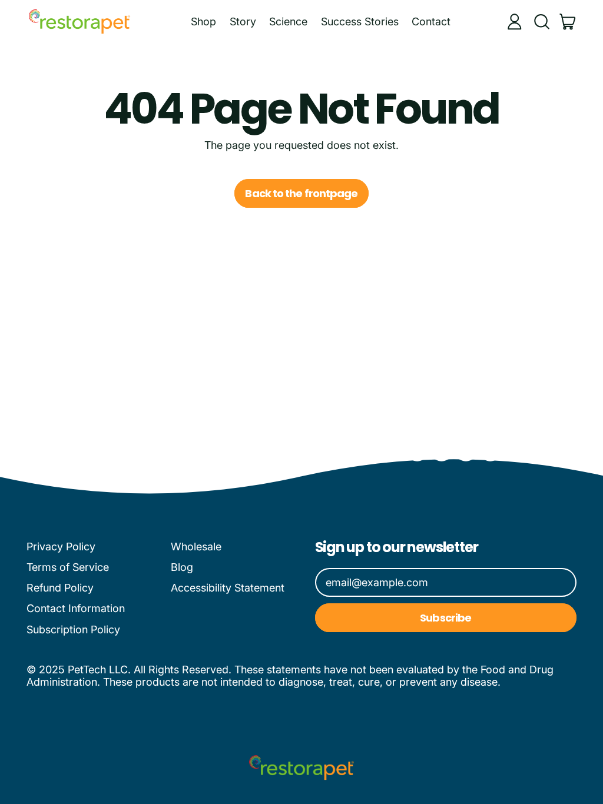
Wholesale (196, 546)
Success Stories (360, 21)
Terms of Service (67, 567)
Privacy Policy (60, 546)
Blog (182, 567)
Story (243, 21)
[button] (541, 21)
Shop (203, 21)
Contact (431, 21)
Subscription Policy (73, 629)
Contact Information (75, 608)
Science (288, 21)
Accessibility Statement (227, 588)
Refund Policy (60, 588)
